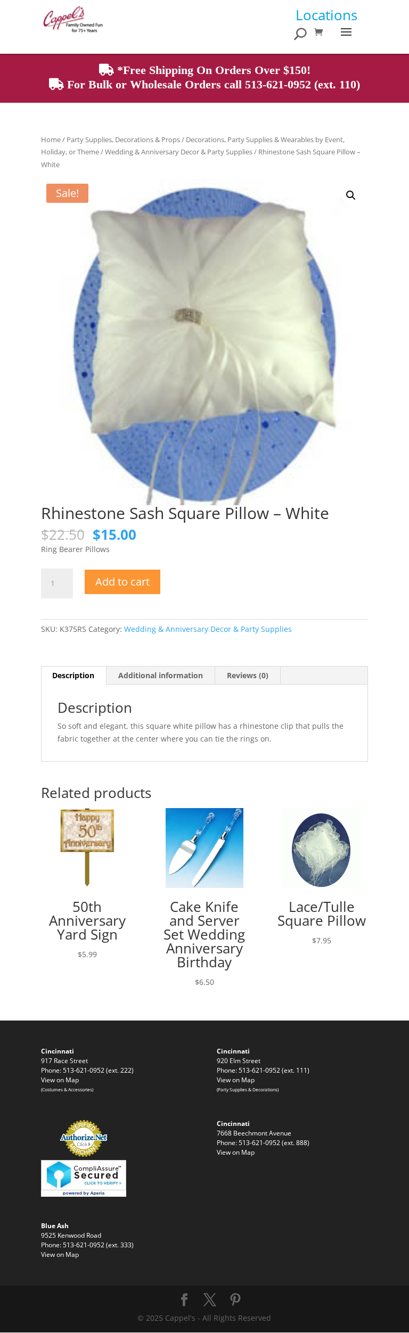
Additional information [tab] (160, 675)
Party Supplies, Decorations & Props (123, 139)
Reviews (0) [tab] (247, 675)
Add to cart (122, 581)
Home (51, 139)
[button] (351, 195)
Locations (326, 14)
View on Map (60, 1079)
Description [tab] (73, 675)
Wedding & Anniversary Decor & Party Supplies (178, 152)
